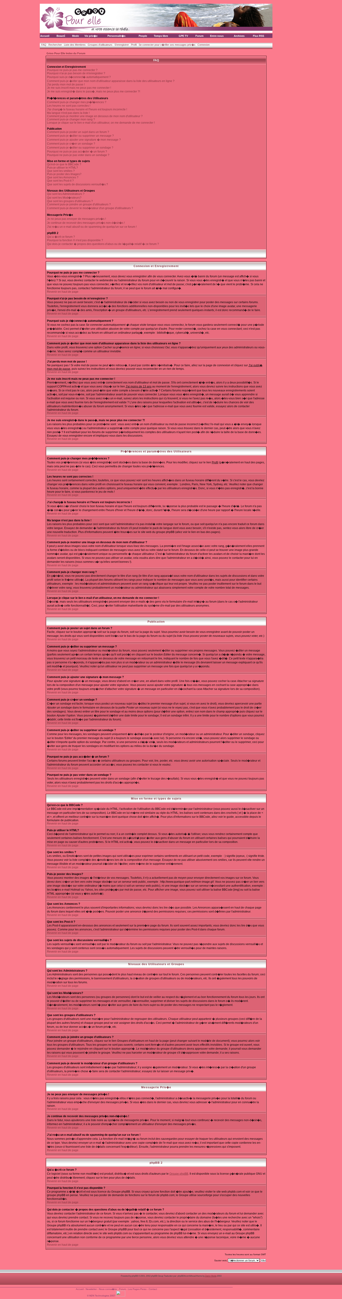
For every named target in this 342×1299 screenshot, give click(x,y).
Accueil (44, 35)
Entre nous (217, 35)
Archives (239, 35)
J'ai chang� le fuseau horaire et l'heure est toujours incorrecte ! (87, 109)
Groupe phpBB (178, 1173)
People (143, 35)
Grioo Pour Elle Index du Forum (66, 53)
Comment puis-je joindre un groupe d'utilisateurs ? (79, 204)
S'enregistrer (121, 44)
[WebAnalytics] (121, 1295)
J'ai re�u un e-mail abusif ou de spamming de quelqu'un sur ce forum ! (92, 226)
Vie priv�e (90, 35)
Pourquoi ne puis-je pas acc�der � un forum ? (77, 151)
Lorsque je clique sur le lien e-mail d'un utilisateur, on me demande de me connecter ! (101, 122)
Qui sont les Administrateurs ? (65, 194)
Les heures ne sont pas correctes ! (68, 105)
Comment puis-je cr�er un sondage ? (71, 143)
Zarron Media (210, 1276)
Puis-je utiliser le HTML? (62, 167)
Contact (153, 1289)
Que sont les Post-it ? (60, 180)
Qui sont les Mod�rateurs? (64, 197)
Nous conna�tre (108, 1289)
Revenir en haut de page (62, 291)
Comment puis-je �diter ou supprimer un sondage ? (80, 147)
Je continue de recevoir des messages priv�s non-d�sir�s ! (86, 222)
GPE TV (183, 35)
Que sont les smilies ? (61, 171)
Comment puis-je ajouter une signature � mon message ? (84, 139)
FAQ (43, 44)
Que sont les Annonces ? (62, 177)
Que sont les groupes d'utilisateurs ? (70, 201)
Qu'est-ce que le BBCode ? (64, 164)
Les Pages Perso (137, 1289)
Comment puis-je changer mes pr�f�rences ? (76, 102)
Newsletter (91, 1289)
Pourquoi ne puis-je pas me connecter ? (72, 70)
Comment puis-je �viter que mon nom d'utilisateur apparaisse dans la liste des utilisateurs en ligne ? (110, 81)
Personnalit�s (116, 35)
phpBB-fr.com (183, 1276)
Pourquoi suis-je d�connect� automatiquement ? (79, 77)
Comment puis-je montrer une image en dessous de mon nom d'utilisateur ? (95, 116)
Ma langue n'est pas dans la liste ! (68, 113)
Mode (75, 35)
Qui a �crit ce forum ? (61, 236)
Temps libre (161, 35)
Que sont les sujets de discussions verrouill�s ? (77, 184)
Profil (134, 44)
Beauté (61, 35)
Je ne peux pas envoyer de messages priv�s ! (76, 218)
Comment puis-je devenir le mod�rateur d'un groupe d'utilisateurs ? (90, 208)
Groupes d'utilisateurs (100, 44)
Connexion (204, 44)
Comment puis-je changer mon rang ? (71, 119)
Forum (199, 35)
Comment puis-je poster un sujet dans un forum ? (78, 132)
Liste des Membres (75, 44)
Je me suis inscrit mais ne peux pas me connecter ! (79, 87)
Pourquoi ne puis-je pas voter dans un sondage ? (78, 155)
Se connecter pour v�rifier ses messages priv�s (167, 44)
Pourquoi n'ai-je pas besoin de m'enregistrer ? (76, 73)
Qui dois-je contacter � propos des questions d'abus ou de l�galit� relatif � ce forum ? (103, 244)
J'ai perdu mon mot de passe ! (66, 84)
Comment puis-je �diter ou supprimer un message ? (80, 135)
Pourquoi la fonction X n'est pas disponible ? (75, 240)
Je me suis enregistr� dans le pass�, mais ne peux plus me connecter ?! (93, 91)
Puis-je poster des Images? (64, 174)
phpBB (135, 1276)
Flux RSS (258, 35)
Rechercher (55, 44)
